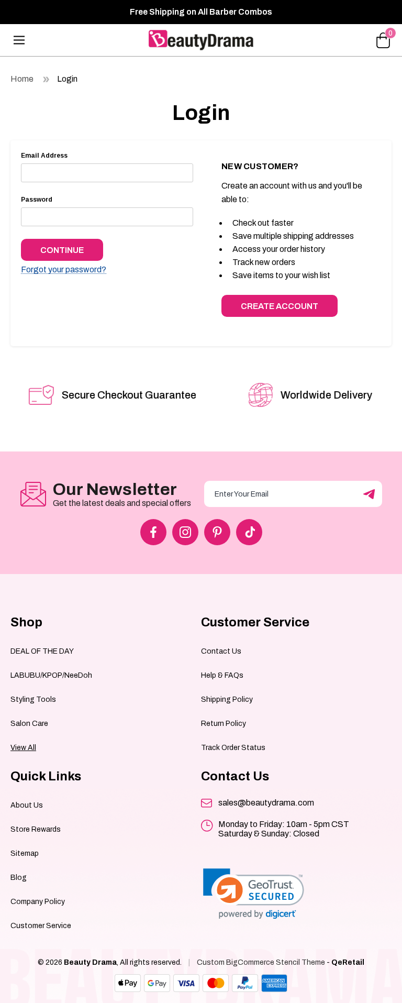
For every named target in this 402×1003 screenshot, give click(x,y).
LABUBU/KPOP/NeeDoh (51, 675)
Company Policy (37, 902)
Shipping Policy (227, 699)
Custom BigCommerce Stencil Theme (261, 962)
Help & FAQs (222, 675)
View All (23, 748)
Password (36, 199)
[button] (253, 893)
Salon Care (29, 724)
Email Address (44, 155)
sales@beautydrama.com (266, 802)
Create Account (279, 306)
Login (67, 78)
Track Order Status (233, 748)
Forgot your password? (63, 270)
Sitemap (24, 853)
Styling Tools (33, 699)
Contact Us (221, 651)
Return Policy (223, 724)
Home (22, 78)
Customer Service (40, 926)
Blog (18, 877)
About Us (26, 805)
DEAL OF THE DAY (42, 651)
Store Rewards (35, 829)
